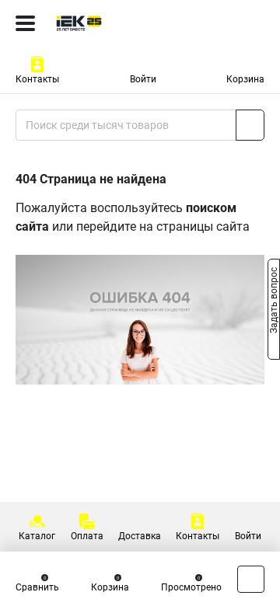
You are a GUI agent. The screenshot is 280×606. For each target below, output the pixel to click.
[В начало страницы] (250, 579)
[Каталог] (25, 23)
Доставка (139, 536)
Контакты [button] (37, 79)
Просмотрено (191, 587)
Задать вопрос (273, 302)
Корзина (245, 79)
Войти (143, 79)
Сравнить (37, 587)
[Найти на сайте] (250, 125)
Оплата (87, 536)
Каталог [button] (37, 536)
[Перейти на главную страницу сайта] (117, 23)
